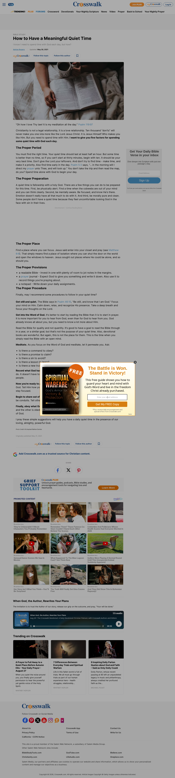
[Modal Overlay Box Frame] (87, 389)
